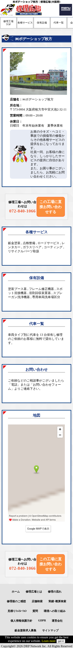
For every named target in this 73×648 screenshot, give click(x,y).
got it (61, 641)
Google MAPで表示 (38, 528)
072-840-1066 (22, 210)
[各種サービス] (25, 27)
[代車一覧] (58, 27)
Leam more (49, 641)
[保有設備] (41, 27)
